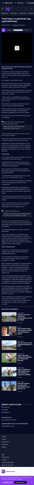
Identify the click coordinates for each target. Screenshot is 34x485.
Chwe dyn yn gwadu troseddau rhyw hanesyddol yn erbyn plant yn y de (23, 386)
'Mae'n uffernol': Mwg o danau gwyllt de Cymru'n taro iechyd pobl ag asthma (24, 331)
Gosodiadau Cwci (7, 482)
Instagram (7, 412)
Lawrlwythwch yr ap (8, 426)
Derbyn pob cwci (20, 482)
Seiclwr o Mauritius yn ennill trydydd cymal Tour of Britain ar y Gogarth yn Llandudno (24, 372)
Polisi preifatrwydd (7, 462)
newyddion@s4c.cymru (18, 25)
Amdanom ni (5, 442)
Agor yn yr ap (10, 471)
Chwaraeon (22, 13)
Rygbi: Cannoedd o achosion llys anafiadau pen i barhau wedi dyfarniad (24, 358)
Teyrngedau (13, 13)
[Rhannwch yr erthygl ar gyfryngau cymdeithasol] (3, 30)
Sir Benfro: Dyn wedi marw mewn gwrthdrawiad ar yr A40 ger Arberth (24, 317)
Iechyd (19, 327)
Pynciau (4, 436)
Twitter (6, 410)
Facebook (7, 407)
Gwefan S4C (5, 457)
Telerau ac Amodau (7, 465)
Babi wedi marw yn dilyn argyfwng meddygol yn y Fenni (24, 344)
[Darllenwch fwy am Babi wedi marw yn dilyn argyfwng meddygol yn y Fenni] (9, 345)
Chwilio (4, 439)
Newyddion (4, 13)
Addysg (9, 30)
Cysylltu (4, 460)
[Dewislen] (2, 8)
